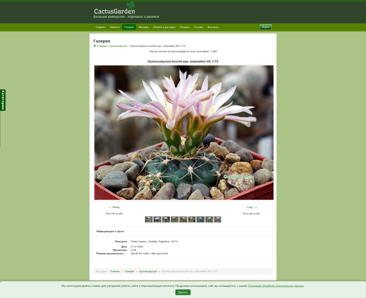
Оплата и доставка (164, 27)
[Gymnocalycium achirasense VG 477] (200, 219)
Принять (183, 292)
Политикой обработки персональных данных (276, 285)
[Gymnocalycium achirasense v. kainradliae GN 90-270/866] (149, 219)
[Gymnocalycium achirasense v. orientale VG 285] (175, 219)
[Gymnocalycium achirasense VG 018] (192, 219)
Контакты (213, 27)
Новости (115, 27)
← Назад (114, 207)
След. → (252, 207)
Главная (100, 27)
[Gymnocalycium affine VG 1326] (218, 219)
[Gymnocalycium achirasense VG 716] (209, 219)
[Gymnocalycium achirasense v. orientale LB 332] (166, 219)
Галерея (129, 27)
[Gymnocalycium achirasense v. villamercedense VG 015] (183, 219)
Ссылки (198, 27)
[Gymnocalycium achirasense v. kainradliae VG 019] (157, 219)
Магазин (143, 27)
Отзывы (184, 27)
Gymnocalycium (119, 46)
